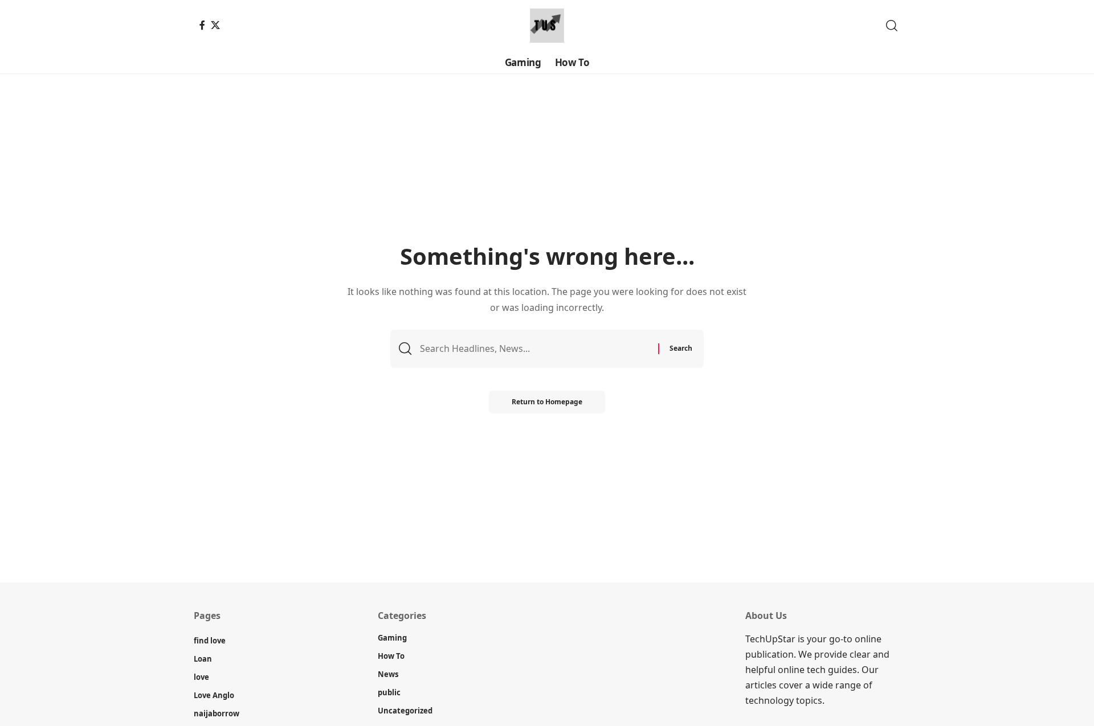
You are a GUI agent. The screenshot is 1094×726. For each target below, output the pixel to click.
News (388, 674)
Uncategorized (405, 711)
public (389, 692)
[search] (891, 25)
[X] (215, 25)
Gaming (392, 638)
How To (391, 656)
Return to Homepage (547, 402)
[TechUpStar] (547, 26)
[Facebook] (202, 25)
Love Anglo (214, 695)
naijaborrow (216, 713)
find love (210, 640)
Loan (203, 659)
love (201, 677)
